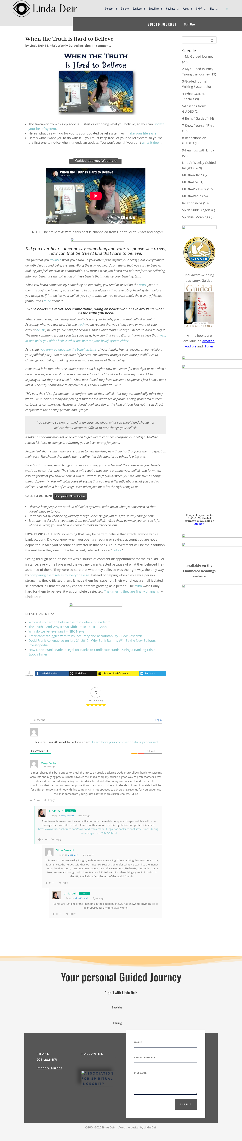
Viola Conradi (81, 898)
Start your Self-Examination (70, 496)
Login (158, 720)
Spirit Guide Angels (196, 210)
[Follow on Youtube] (98, 1060)
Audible (190, 346)
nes (211, 346)
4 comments (102, 46)
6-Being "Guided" (195, 118)
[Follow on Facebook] (84, 1060)
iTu (206, 346)
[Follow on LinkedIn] (91, 1060)
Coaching (117, 1007)
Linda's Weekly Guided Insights (69, 46)
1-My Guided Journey (197, 56)
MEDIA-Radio (191, 196)
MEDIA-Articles (193, 175)
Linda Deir (36, 46)
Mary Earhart (67, 815)
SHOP (199, 8)
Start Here (189, 24)
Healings (170, 8)
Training (117, 1023)
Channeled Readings (199, 571)
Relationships (192, 203)
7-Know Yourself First (198, 125)
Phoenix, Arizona (49, 1068)
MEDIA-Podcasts (194, 189)
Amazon (208, 341)
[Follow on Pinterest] (113, 1060)
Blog (212, 8)
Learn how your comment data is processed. (125, 742)
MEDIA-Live (190, 182)
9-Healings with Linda (198, 150)
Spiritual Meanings (196, 217)
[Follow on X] (105, 1060)
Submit (186, 1104)
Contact (109, 8)
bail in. (117, 550)
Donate (125, 8)
